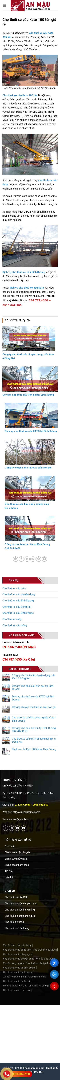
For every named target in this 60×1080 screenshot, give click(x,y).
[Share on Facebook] (21, 559)
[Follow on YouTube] (23, 828)
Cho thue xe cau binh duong (17, 990)
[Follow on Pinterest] (17, 828)
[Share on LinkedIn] (44, 559)
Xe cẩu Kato (9, 945)
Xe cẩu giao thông (45, 958)
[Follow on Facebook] (5, 828)
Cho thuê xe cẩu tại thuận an (18, 972)
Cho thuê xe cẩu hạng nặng (20, 909)
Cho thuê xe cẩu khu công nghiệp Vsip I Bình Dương (34, 719)
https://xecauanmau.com (26, 812)
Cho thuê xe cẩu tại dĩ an (39, 963)
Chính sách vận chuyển (17, 852)
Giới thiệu (10, 846)
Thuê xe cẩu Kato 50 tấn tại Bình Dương (34, 749)
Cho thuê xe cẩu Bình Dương (18, 600)
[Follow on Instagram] (11, 828)
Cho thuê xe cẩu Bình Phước (18, 612)
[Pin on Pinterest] (38, 559)
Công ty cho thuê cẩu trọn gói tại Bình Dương (32, 687)
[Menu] (4, 5)
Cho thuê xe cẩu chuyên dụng (18, 594)
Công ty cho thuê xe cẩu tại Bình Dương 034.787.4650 (34, 730)
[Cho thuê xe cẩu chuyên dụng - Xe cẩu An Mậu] (30, 5)
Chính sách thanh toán (17, 864)
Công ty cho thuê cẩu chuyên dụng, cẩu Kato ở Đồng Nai (33, 677)
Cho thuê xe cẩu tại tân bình (17, 981)
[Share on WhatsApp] (15, 559)
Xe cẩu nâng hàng (37, 976)
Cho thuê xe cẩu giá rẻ (40, 985)
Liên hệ (9, 877)
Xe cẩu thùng (25, 945)
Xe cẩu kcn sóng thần (14, 976)
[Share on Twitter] (27, 559)
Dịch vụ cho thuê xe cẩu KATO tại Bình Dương (33, 698)
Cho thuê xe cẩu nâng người (20, 915)
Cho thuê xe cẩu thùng (14, 625)
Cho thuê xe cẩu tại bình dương (19, 967)
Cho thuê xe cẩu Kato (14, 588)
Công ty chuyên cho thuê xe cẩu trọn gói (34, 707)
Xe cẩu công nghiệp (13, 963)
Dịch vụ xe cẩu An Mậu (15, 985)
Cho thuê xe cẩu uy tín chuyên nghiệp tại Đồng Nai (34, 740)
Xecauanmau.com (33, 1068)
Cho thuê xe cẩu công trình (17, 949)
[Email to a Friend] (33, 559)
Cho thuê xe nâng (11, 619)
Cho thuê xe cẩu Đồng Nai (16, 606)
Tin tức (8, 871)
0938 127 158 (35, 1072)
